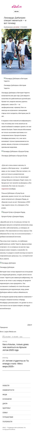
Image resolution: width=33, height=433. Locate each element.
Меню (16, 11)
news (21, 337)
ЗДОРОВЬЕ (6, 408)
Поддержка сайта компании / (15, 427)
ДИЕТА (5, 403)
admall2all (16, 27)
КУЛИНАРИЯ (7, 399)
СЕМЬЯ (5, 412)
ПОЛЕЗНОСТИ (7, 422)
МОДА (5, 394)
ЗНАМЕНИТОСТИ (8, 390)
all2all (4, 427)
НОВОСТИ (6, 385)
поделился (5, 189)
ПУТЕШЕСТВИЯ (8, 417)
